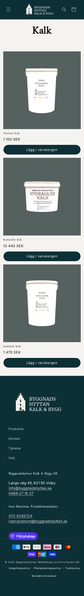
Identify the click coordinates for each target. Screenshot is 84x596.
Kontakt (14, 438)
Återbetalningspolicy (47, 568)
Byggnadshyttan (26, 562)
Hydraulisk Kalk (12, 240)
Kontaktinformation (44, 575)
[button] (8, 9)
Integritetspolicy (19, 568)
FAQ (12, 458)
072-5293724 (21, 516)
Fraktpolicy (72, 568)
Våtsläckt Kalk (11, 133)
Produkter (16, 429)
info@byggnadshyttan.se (30, 488)
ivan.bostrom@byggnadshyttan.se (38, 521)
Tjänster (15, 448)
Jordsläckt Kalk (12, 346)
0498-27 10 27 (21, 493)
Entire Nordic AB (68, 562)
